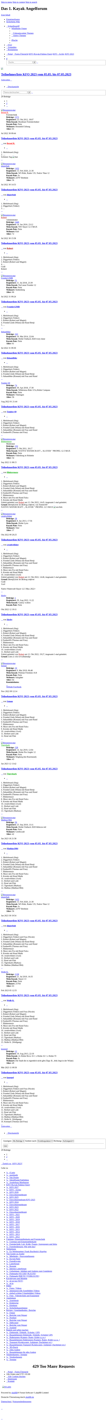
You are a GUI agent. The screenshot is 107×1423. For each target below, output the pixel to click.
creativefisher (6, 516)
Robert (4, 217)
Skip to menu (6, 2)
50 (16, 822)
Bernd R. (5, 112)
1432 (17, 168)
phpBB (14, 1393)
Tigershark (5, 745)
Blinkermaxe (6, 441)
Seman (4, 666)
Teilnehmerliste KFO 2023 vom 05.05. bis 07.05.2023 (36, 74)
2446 (17, 222)
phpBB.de (29, 1397)
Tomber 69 (5, 383)
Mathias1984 (6, 820)
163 (16, 334)
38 (16, 518)
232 (16, 446)
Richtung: (58, 1141)
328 (16, 747)
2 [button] (6, 103)
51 (16, 280)
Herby (3, 595)
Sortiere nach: (31, 1141)
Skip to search (31, 2)
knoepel (4, 1049)
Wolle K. (4, 972)
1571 (17, 117)
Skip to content (19, 2)
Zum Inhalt (5, 15)
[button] (7, 106)
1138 (17, 974)
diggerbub (5, 166)
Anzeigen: (7, 1141)
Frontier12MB (7, 278)
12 (16, 1051)
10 (16, 668)
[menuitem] (19, 28)
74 (16, 385)
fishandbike (6, 332)
